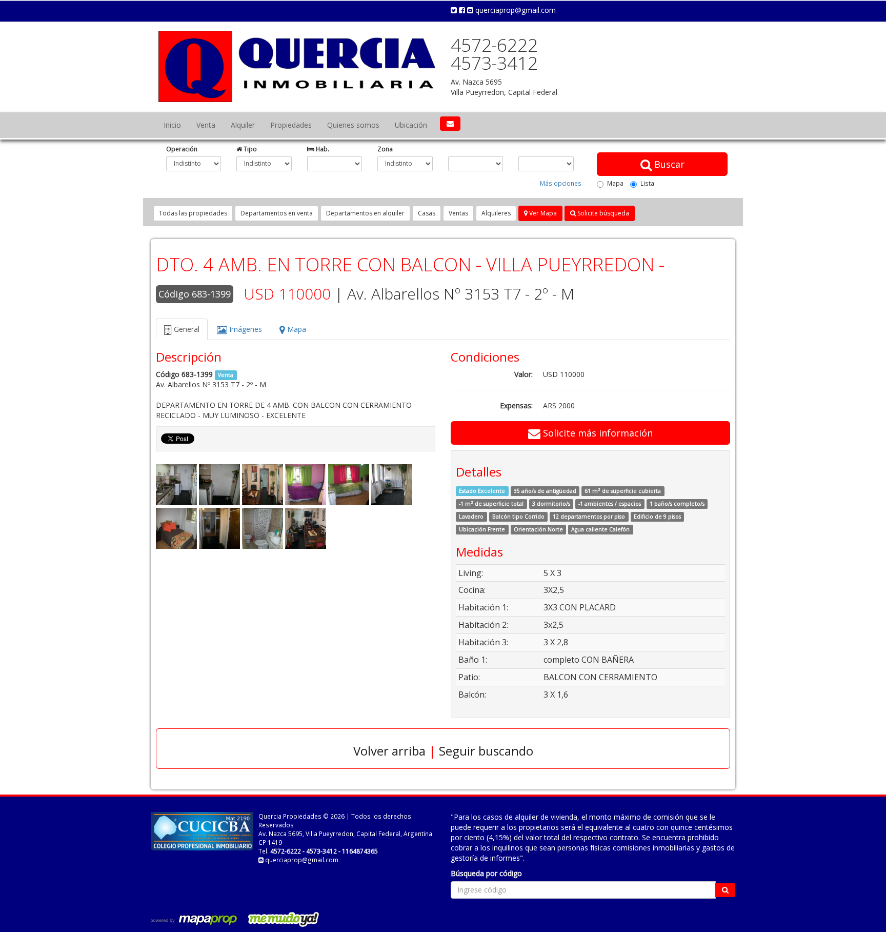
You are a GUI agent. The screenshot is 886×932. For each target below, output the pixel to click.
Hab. (321, 149)
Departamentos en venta (276, 213)
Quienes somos (353, 125)
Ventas (458, 213)
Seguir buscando (486, 750)
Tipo (249, 149)
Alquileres (496, 213)
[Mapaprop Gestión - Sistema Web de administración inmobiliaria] (195, 919)
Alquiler (243, 125)
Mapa (615, 183)
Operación (181, 149)
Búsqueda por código (486, 873)
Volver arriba (389, 750)
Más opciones (560, 183)
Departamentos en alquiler (365, 213)
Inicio (172, 125)
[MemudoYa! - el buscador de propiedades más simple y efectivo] (280, 919)
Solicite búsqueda (602, 213)
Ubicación (411, 125)
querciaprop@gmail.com (514, 10)
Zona (385, 149)
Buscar (668, 164)
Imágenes (244, 329)
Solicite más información (596, 433)
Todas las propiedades (193, 213)
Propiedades (291, 125)
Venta (205, 125)
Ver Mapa (542, 213)
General (185, 329)
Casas (426, 213)
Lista (647, 183)
